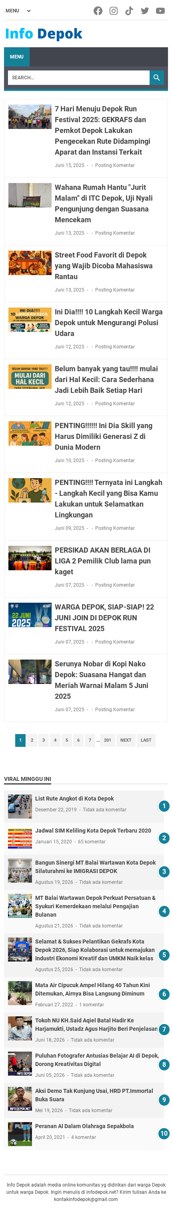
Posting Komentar (115, 165)
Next (126, 740)
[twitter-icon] (145, 10)
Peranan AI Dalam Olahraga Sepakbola (84, 1126)
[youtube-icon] (161, 10)
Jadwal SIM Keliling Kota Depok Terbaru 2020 (93, 830)
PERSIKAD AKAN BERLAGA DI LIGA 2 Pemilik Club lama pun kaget (103, 561)
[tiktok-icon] (130, 10)
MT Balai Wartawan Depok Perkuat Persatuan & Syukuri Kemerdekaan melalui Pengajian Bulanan (95, 906)
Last (146, 740)
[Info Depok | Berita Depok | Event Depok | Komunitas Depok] (44, 34)
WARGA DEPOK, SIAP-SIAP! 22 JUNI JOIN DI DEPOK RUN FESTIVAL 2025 (104, 618)
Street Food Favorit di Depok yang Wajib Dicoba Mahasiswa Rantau (104, 266)
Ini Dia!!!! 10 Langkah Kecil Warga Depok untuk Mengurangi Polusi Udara (109, 323)
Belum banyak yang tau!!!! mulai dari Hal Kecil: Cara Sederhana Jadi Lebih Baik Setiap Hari (106, 379)
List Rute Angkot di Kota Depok (74, 798)
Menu (17, 57)
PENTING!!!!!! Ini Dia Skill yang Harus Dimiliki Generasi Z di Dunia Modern (103, 436)
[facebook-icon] (99, 10)
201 (107, 740)
